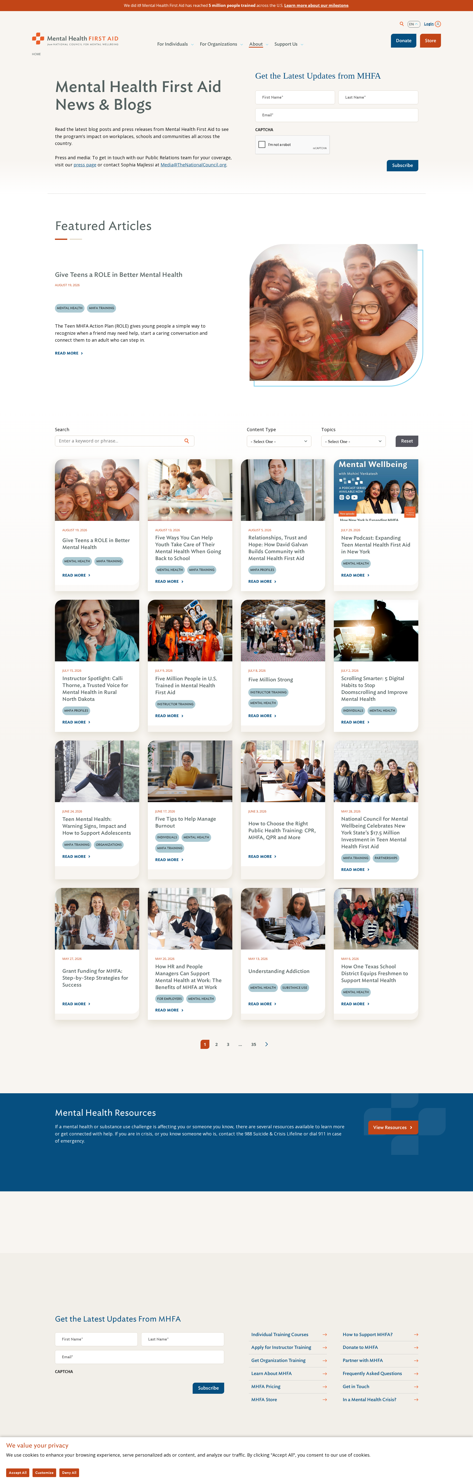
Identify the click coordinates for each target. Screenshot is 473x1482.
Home (36, 54)
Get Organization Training (278, 1360)
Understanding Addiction (279, 971)
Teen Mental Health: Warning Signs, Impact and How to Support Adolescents (96, 826)
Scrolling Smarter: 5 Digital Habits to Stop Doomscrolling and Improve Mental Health (374, 689)
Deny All (69, 1472)
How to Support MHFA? (368, 1335)
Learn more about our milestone (316, 5)
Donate (403, 41)
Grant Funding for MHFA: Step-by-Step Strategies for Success (95, 978)
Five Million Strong (270, 679)
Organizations (109, 845)
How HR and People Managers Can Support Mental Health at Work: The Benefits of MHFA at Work (188, 977)
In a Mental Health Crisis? (369, 1400)
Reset (407, 441)
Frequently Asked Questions (372, 1373)
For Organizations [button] (218, 44)
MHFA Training (108, 561)
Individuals (353, 711)
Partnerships (386, 858)
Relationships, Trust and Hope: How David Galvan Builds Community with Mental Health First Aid (278, 548)
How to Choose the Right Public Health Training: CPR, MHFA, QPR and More (282, 830)
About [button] (256, 44)
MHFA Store (264, 1400)
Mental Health (77, 561)
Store (430, 41)
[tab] (61, 239)
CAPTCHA (264, 129)
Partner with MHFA (363, 1360)
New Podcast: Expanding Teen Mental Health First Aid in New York (375, 545)
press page (85, 165)
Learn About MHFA (271, 1373)
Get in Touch (356, 1387)
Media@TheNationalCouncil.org (193, 165)
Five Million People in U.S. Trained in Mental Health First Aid (186, 685)
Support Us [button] (286, 44)
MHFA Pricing (265, 1387)
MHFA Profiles (262, 570)
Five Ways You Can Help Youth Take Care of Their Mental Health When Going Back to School (188, 548)
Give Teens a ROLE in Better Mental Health (96, 544)
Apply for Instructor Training (281, 1347)
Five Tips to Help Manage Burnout (185, 822)
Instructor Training (175, 704)
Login (429, 23)
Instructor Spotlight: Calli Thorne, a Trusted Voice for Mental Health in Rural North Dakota (95, 689)
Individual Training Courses (279, 1335)
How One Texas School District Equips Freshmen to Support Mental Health (374, 973)
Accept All (18, 1472)
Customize (44, 1472)
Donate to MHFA (360, 1347)
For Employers (169, 999)
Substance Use (294, 988)
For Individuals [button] (172, 44)
